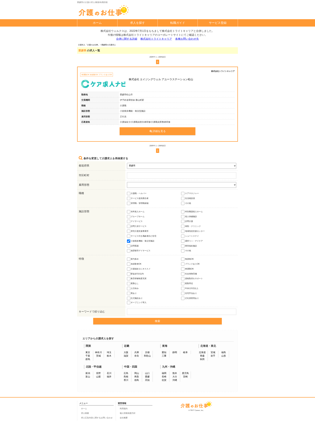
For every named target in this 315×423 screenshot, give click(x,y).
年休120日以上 (191, 288)
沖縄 (174, 380)
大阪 (126, 352)
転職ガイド (177, 22)
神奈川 (98, 352)
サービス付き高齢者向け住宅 (143, 236)
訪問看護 (135, 246)
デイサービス (137, 221)
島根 (126, 376)
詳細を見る (159, 131)
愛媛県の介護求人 (108, 45)
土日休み (135, 288)
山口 (147, 373)
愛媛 (147, 376)
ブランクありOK (192, 264)
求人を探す (137, 22)
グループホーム (138, 216)
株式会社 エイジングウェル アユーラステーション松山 (161, 79)
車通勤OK (189, 269)
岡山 (136, 373)
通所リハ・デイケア (194, 241)
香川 (126, 380)
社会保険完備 (191, 274)
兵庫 (136, 352)
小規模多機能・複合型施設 (142, 241)
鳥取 (136, 376)
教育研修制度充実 (139, 279)
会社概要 (124, 418)
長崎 (164, 376)
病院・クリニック (193, 226)
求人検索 (85, 413)
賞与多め (135, 259)
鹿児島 (185, 373)
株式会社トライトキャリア (156, 38)
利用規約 (124, 408)
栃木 (109, 355)
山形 (223, 355)
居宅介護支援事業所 (139, 231)
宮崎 (185, 376)
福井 (109, 376)
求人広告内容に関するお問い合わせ (97, 418)
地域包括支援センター (195, 231)
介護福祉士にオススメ (140, 269)
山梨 (98, 376)
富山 (87, 376)
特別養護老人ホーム (194, 211)
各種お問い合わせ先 (187, 38)
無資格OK (189, 259)
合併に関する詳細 (126, 38)
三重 (164, 355)
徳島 (136, 380)
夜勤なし (135, 283)
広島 (126, 373)
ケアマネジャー (192, 193)
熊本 (174, 373)
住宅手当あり (191, 293)
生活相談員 (190, 198)
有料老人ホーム (138, 211)
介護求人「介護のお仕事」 (89, 45)
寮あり (134, 293)
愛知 (164, 352)
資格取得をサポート (194, 279)
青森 (202, 355)
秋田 (202, 359)
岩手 (213, 355)
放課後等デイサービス (140, 251)
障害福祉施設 (191, 246)
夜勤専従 (189, 283)
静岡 (174, 352)
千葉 (87, 355)
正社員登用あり (192, 298)
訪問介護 (189, 221)
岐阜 (185, 352)
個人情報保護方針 (128, 413)
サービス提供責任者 (139, 198)
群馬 (87, 359)
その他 (188, 203)
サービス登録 (218, 22)
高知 (147, 380)
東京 (87, 352)
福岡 (164, 373)
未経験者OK (136, 264)
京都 (147, 352)
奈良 (136, 355)
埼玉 (109, 352)
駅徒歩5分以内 (137, 274)
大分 (174, 376)
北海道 (202, 352)
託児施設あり (137, 298)
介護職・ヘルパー (139, 193)
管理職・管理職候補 (139, 203)
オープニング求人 (139, 302)
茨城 (98, 355)
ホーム (97, 22)
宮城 (213, 352)
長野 (98, 373)
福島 (223, 352)
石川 (109, 373)
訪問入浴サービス (139, 226)
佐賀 (164, 380)
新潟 (87, 373)
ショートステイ (192, 236)
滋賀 (126, 355)
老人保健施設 (191, 216)
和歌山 (147, 355)
